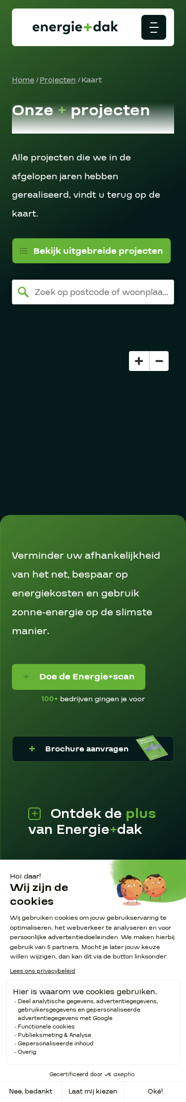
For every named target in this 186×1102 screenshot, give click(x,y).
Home (23, 79)
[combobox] (93, 292)
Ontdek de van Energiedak (92, 822)
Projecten (58, 79)
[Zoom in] (139, 361)
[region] (93, 430)
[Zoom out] (159, 361)
